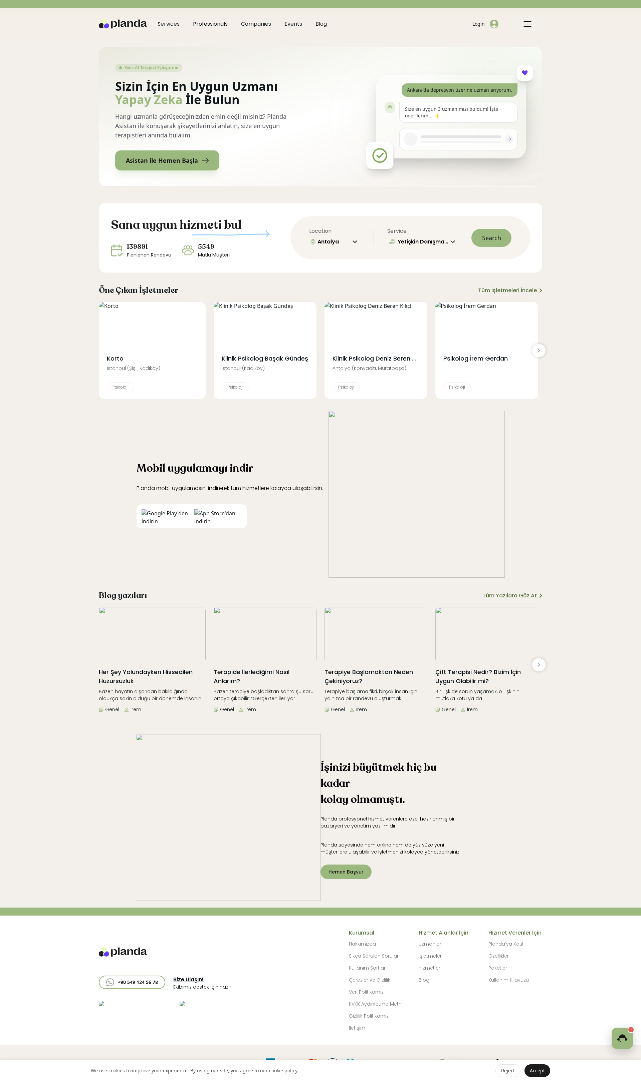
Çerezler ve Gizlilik (369, 980)
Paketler (497, 968)
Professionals (210, 24)
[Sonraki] (539, 350)
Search (491, 238)
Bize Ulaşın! (188, 979)
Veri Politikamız (366, 992)
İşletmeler (430, 956)
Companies (256, 24)
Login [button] (478, 24)
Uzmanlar (430, 944)
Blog (321, 24)
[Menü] (527, 24)
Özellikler (498, 956)
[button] (132, 982)
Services (169, 24)
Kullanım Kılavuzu (508, 980)
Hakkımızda (362, 944)
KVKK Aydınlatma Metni (376, 1004)
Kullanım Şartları (368, 968)
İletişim (357, 1028)
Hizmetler (429, 968)
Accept (537, 1070)
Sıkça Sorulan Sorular (374, 956)
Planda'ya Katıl (505, 944)
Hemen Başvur (346, 872)
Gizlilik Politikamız (369, 1016)
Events (293, 24)
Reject (508, 1070)
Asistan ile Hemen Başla (162, 160)
